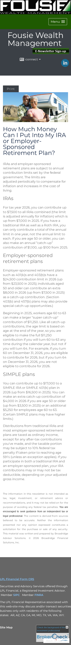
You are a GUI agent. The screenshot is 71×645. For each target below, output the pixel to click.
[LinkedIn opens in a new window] (65, 65)
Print (11, 89)
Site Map (6, 627)
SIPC (16, 595)
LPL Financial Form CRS (17, 579)
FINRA (39, 595)
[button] (58, 21)
